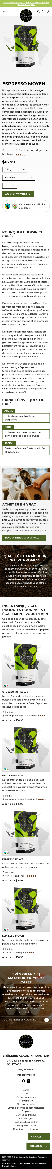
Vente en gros (26, 1118)
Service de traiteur (26, 1115)
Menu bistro (26, 1100)
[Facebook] (23, 1081)
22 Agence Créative (24, 1163)
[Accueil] (26, 1042)
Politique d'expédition (26, 1122)
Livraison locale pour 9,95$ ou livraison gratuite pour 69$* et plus (26, 4)
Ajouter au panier (16, 194)
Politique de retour (26, 1125)
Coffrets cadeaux (26, 1097)
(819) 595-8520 (26, 1069)
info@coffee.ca (26, 1075)
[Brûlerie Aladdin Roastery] (26, 15)
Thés (26, 1093)
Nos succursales (26, 1104)
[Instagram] (28, 1081)
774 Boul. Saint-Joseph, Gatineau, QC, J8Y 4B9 (26, 1062)
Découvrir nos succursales (22, 538)
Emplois (26, 1111)
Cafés (26, 1090)
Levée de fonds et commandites (26, 1108)
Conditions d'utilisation (26, 1129)
